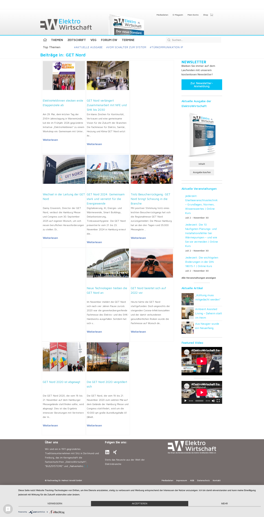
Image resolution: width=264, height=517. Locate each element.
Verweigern (54, 503)
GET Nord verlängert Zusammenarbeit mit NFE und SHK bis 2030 (107, 105)
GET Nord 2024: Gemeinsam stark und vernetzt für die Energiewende (106, 199)
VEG (93, 40)
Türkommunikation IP (166, 47)
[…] (86, 466)
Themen (57, 40)
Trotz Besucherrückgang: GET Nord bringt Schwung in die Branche (150, 199)
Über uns (51, 442)
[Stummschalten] (213, 400)
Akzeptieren (139, 503)
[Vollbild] (218, 400)
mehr (224, 503)
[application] (202, 392)
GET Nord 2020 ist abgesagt (61, 382)
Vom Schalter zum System (126, 47)
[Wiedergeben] (185, 400)
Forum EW (109, 40)
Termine (128, 40)
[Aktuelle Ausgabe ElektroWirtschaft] (202, 134)
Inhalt (202, 164)
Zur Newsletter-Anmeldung (201, 84)
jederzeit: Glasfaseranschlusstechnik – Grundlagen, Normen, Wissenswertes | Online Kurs (201, 204)
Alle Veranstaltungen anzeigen (199, 277)
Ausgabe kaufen (202, 172)
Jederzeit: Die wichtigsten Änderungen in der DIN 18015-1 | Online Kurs (201, 262)
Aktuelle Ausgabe (88, 47)
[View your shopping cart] (211, 15)
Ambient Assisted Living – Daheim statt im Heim (208, 313)
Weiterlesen (50, 139)
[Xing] (115, 452)
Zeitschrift (77, 40)
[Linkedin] (107, 452)
